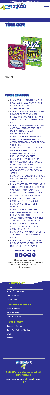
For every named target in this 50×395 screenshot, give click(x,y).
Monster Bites (13, 313)
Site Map (20, 382)
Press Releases (13, 309)
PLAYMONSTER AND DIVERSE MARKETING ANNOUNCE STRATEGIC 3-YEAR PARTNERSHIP (27, 212)
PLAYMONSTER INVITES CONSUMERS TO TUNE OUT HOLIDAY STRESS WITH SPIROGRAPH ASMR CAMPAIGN (27, 187)
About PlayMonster (15, 291)
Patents (27, 382)
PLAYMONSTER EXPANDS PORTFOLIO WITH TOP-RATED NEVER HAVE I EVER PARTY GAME (27, 179)
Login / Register (16, 1)
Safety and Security (19, 379)
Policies (37, 379)
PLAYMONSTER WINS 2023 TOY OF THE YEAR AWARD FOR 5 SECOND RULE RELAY (27, 235)
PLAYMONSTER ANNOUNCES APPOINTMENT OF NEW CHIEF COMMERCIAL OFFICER (24, 226)
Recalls (10, 338)
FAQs (9, 334)
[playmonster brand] (17, 7)
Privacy (30, 379)
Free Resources (13, 295)
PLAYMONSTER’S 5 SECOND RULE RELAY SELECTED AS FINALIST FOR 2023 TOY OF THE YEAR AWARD (26, 243)
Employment (12, 299)
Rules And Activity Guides (18, 330)
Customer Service (33, 1)
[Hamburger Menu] (46, 6)
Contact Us (11, 287)
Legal (8, 379)
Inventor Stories (14, 316)
